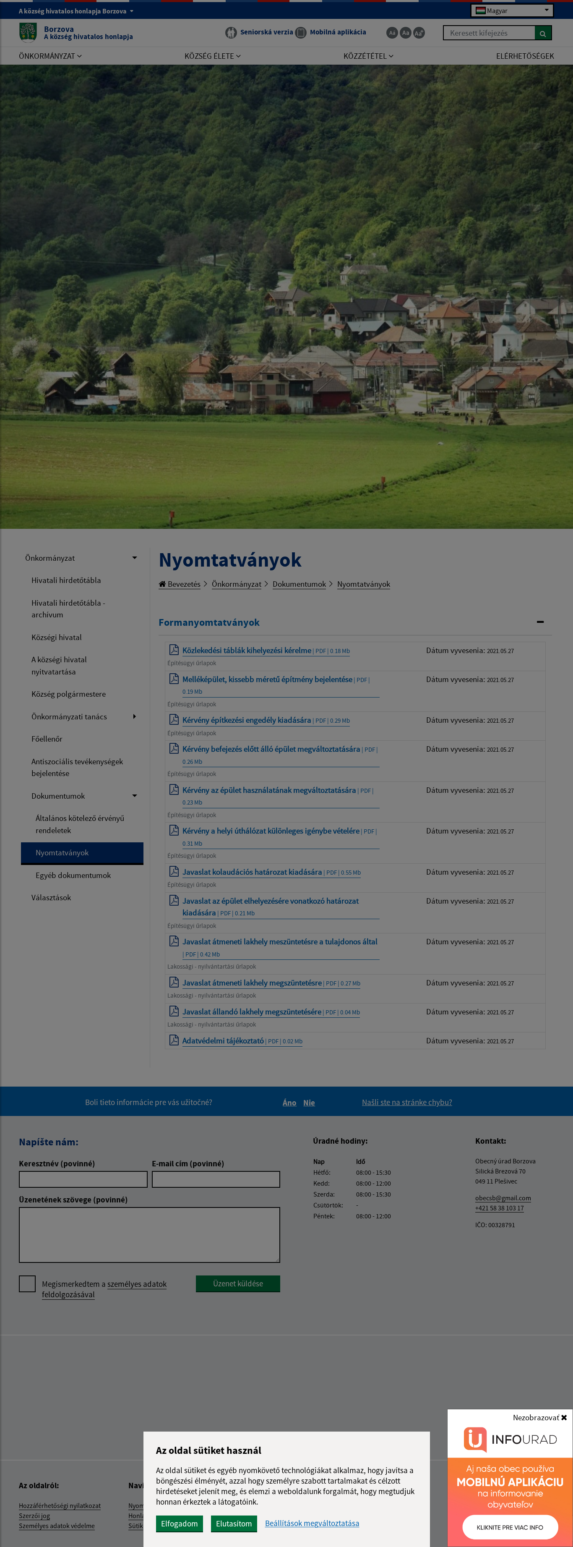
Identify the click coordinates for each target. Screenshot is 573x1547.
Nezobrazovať (537, 1417)
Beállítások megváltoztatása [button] (312, 1523)
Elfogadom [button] (179, 1523)
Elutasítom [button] (234, 1523)
